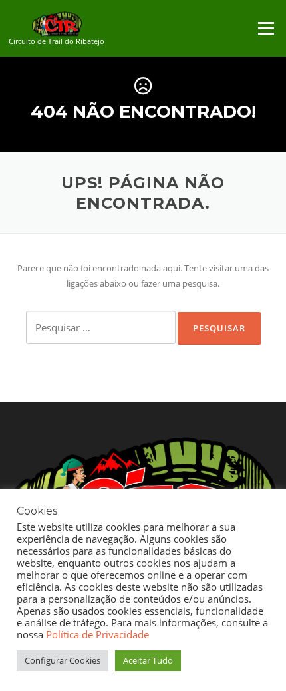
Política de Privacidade (97, 634)
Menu (265, 28)
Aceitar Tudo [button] (148, 660)
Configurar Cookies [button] (62, 660)
